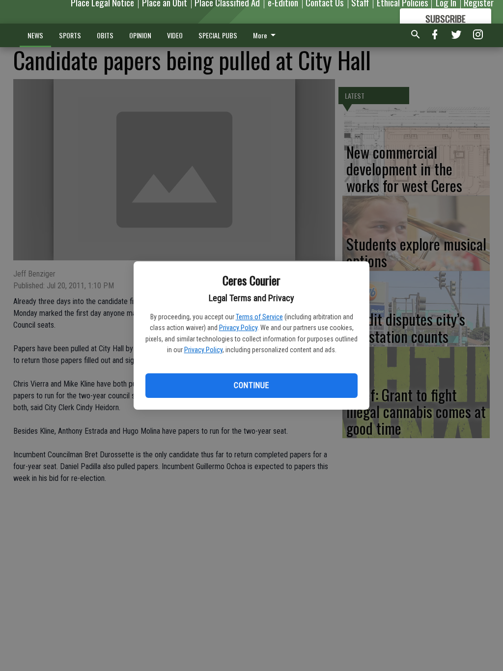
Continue (251, 385)
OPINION (140, 35)
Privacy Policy (238, 328)
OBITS (105, 35)
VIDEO (175, 35)
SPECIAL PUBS (217, 35)
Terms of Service (259, 317)
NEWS (35, 35)
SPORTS (70, 35)
